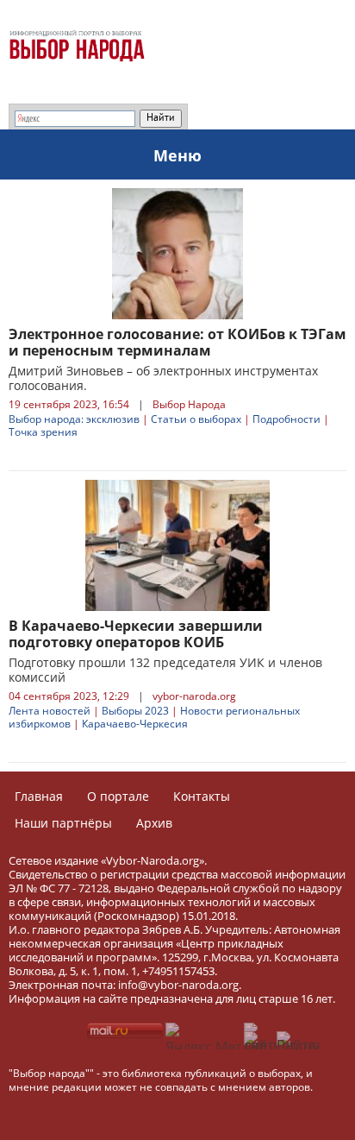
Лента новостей (49, 710)
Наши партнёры (63, 823)
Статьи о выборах (196, 419)
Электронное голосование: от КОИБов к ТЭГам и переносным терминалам (177, 342)
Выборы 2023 (135, 710)
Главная (39, 796)
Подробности (286, 419)
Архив (154, 823)
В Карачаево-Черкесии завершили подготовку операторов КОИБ (136, 634)
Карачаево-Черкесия (135, 723)
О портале (118, 796)
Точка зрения (43, 432)
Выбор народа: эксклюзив (74, 419)
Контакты (201, 796)
